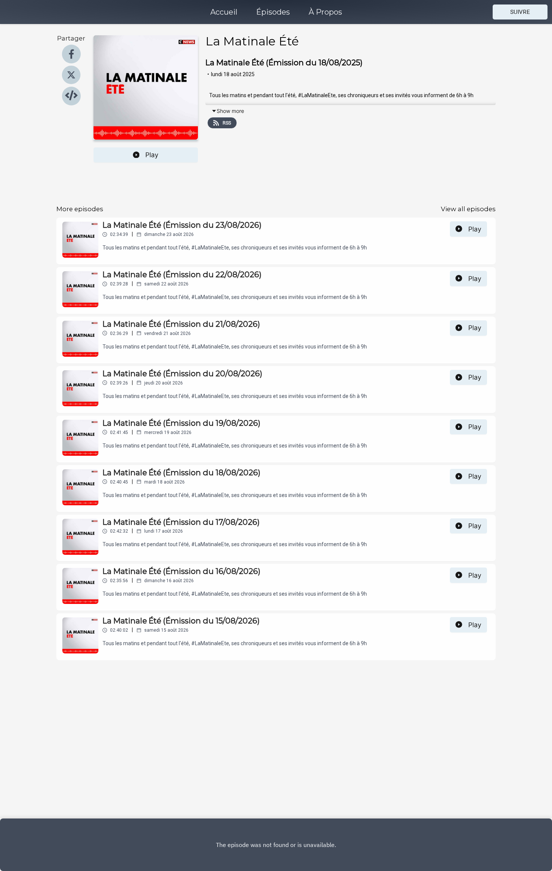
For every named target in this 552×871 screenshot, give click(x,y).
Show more (230, 111)
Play (151, 155)
